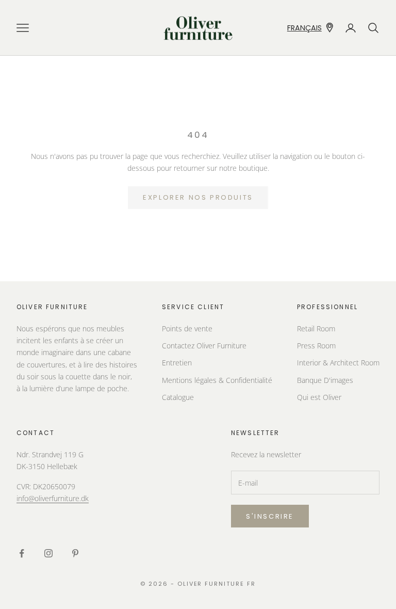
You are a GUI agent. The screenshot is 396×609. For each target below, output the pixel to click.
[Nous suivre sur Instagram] (48, 553)
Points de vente (187, 328)
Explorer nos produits (198, 197)
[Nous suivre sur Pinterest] (75, 553)
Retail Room (316, 328)
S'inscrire (270, 516)
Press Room (316, 345)
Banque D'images (325, 380)
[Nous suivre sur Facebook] (21, 553)
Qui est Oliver (319, 397)
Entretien (177, 362)
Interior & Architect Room (338, 362)
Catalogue (178, 397)
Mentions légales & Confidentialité (217, 380)
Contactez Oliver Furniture (204, 345)
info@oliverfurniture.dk (52, 498)
